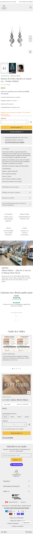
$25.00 (12, 417)
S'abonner (15, 460)
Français (23, 502)
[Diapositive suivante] (30, 37)
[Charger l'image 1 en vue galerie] (4, 68)
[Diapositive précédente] (30, 40)
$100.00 (27, 417)
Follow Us (6, 491)
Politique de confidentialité (16, 518)
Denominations (9, 413)
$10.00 (5, 417)
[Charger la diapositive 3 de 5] (16, 369)
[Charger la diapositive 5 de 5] (20, 369)
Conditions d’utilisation (17, 526)
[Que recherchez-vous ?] (30, 7)
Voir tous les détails (7, 437)
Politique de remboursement (17, 520)
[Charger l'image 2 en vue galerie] (12, 68)
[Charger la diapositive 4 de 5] (18, 369)
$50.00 (19, 417)
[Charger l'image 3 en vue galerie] (20, 68)
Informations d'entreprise (11, 486)
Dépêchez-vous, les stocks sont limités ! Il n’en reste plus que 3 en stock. (15, 113)
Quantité (3, 118)
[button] (28, 532)
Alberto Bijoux (5, 76)
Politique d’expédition (13, 523)
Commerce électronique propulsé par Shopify (16, 508)
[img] (16, 297)
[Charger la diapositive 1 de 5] (13, 369)
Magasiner (6, 481)
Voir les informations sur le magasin (14, 142)
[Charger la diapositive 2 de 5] (15, 369)
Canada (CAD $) (13, 502)
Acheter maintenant (15, 131)
